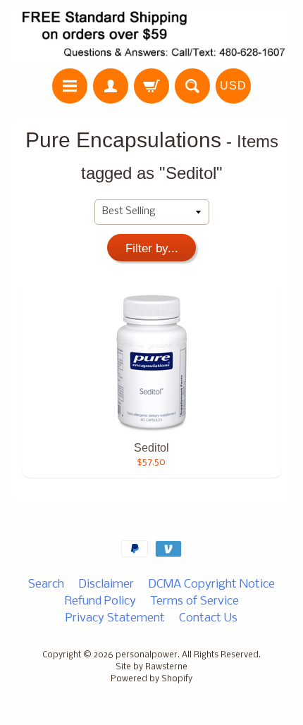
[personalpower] (151, 36)
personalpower (147, 655)
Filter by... (151, 248)
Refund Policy (100, 601)
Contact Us (208, 618)
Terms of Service (194, 601)
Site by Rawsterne (151, 667)
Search (46, 584)
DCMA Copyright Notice (211, 584)
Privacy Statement (115, 618)
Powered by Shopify (151, 679)
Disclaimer (106, 584)
